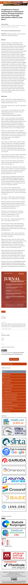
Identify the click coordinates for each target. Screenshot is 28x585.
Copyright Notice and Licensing (10, 394)
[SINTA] (14, 446)
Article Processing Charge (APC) (11, 405)
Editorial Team (7, 377)
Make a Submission (14, 359)
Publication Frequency (8, 408)
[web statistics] (3, 518)
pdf (4, 311)
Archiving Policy (7, 411)
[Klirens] (14, 435)
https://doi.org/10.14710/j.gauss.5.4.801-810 (12, 115)
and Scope (7, 374)
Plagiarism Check (7, 391)
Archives (6, 5)
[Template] (14, 425)
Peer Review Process (8, 385)
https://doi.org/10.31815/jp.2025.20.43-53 (12, 30)
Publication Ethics (7, 388)
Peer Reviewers (7, 382)
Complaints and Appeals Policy (10, 399)
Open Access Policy (8, 402)
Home (2, 5)
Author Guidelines (7, 380)
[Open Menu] (1, 2)
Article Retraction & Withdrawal (10, 396)
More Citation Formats (6, 328)
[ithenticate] (14, 569)
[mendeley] (14, 559)
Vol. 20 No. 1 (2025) (14, 5)
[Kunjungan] (14, 455)
